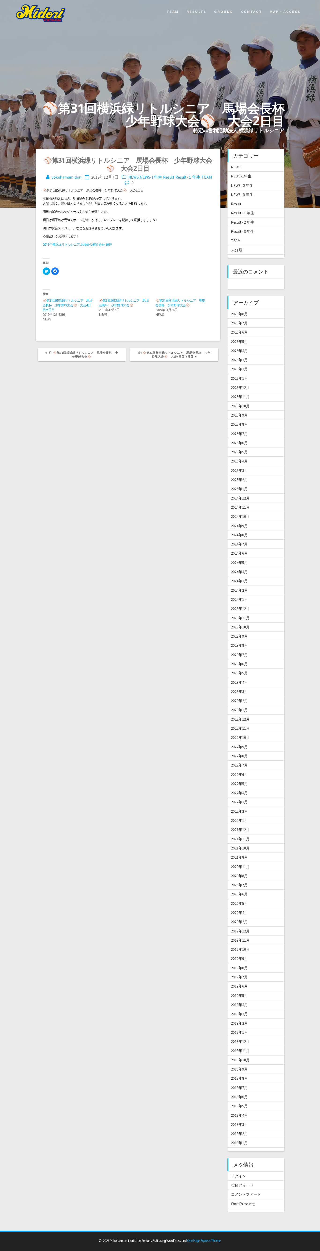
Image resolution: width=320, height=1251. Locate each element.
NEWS (133, 177)
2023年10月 (240, 627)
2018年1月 (239, 1142)
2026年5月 (239, 341)
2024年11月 (240, 507)
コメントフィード (246, 1194)
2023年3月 (239, 691)
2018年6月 (239, 1096)
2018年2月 (239, 1133)
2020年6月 (239, 894)
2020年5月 (239, 903)
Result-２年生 (242, 222)
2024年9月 (239, 525)
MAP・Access (285, 11)
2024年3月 (239, 581)
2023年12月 (240, 608)
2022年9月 (239, 746)
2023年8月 (239, 645)
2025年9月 (239, 415)
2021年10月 (240, 848)
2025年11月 (240, 396)
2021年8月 (239, 857)
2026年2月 (239, 369)
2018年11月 (240, 1050)
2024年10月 (240, 516)
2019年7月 (239, 977)
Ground (223, 11)
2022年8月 (239, 756)
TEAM (206, 177)
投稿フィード (242, 1185)
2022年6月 (239, 774)
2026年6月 (239, 332)
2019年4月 (239, 1004)
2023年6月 (239, 663)
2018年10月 (240, 1060)
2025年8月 (239, 424)
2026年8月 (239, 314)
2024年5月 (239, 562)
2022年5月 (239, 783)
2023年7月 (239, 654)
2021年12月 (240, 829)
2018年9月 (239, 1069)
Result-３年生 (242, 231)
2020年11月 (240, 866)
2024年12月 (240, 498)
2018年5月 (239, 1106)
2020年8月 (239, 875)
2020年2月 (239, 921)
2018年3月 (239, 1124)
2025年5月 (239, 452)
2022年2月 (239, 811)
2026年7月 (239, 323)
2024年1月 (239, 599)
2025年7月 (239, 433)
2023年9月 (239, 636)
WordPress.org (243, 1203)
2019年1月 (239, 1032)
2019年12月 (240, 931)
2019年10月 (240, 949)
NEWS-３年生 (242, 194)
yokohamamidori (67, 177)
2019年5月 (239, 995)
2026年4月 (239, 350)
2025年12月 (240, 387)
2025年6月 (239, 442)
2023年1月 (239, 709)
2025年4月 (239, 461)
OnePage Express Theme (204, 1240)
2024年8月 (239, 535)
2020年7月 (239, 885)
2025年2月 (239, 479)
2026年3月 (239, 359)
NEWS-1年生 (151, 177)
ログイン (238, 1176)
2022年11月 (240, 728)
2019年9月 (239, 958)
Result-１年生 (188, 177)
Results (196, 11)
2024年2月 (239, 590)
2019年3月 (239, 1013)
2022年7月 (239, 765)
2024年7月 (239, 544)
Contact (251, 11)
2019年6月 (239, 986)
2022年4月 (239, 792)
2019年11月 (240, 940)
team (173, 11)
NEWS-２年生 (242, 185)
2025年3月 (239, 470)
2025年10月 (240, 406)
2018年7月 (239, 1087)
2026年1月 (239, 378)
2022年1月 (239, 820)
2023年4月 (239, 682)
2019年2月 (239, 1023)
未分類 (236, 250)
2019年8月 (239, 967)
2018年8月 (239, 1078)
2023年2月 (239, 700)
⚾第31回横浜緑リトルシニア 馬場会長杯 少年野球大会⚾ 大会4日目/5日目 (67, 305)
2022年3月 (239, 802)
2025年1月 (239, 488)
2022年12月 (240, 719)
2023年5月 (239, 673)
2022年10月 (240, 737)
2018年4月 (239, 1115)
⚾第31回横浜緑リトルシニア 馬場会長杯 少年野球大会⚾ (124, 302)
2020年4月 (239, 912)
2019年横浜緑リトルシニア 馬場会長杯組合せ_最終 (79, 244)
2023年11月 (240, 618)
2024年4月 (239, 571)
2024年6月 (239, 553)
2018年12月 (240, 1041)
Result (168, 177)
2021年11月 (240, 839)
